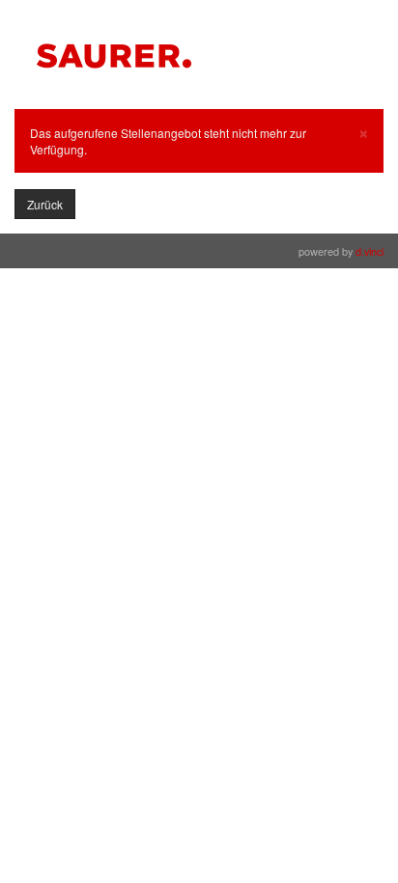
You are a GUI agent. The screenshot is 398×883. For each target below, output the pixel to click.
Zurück (45, 204)
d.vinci (369, 251)
